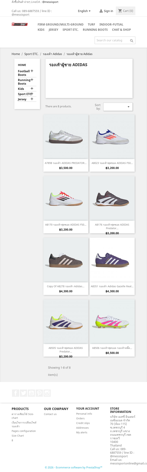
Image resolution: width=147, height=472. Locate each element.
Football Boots (24, 73)
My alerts (81, 432)
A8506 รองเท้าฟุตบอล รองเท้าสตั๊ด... (112, 348)
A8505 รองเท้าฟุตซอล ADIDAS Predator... (66, 349)
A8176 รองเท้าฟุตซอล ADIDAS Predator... (112, 226)
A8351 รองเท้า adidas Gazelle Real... (112, 286)
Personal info (84, 413)
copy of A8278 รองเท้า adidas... (65, 286)
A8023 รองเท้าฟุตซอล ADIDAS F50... (112, 163)
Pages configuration (24, 431)
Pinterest (39, 393)
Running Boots (95, 30)
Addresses (82, 427)
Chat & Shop (121, 30)
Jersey (53, 30)
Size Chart (18, 435)
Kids (41, 30)
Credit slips (83, 423)
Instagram (47, 393)
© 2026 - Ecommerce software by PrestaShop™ (73, 467)
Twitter (23, 393)
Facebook (15, 393)
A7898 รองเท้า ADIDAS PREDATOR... (66, 163)
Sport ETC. (71, 30)
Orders (80, 418)
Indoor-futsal (111, 24)
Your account (87, 409)
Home (22, 65)
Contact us (50, 414)
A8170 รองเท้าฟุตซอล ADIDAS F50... (65, 224)
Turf (91, 24)
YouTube (31, 393)
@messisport (50, 2)
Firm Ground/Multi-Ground (61, 24)
